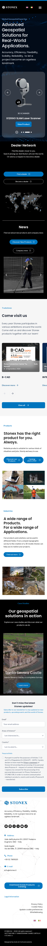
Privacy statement (30, 762)
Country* (5, 742)
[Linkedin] (10, 826)
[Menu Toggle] (39, 7)
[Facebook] (6, 826)
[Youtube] (22, 826)
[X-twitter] (18, 826)
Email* (4, 719)
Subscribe (23, 789)
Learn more (23, 685)
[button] (21, 132)
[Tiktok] (26, 826)
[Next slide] (39, 92)
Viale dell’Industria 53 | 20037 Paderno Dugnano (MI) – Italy (20, 840)
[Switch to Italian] (31, 7)
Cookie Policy (37, 907)
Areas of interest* (9, 731)
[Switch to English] (27, 7)
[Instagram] (14, 826)
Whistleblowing (36, 912)
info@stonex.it (10, 870)
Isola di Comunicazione (23, 942)
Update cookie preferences (31, 909)
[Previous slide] (8, 92)
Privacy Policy (37, 904)
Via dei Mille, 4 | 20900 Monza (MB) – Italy (21, 848)
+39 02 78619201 (11, 859)
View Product (23, 124)
